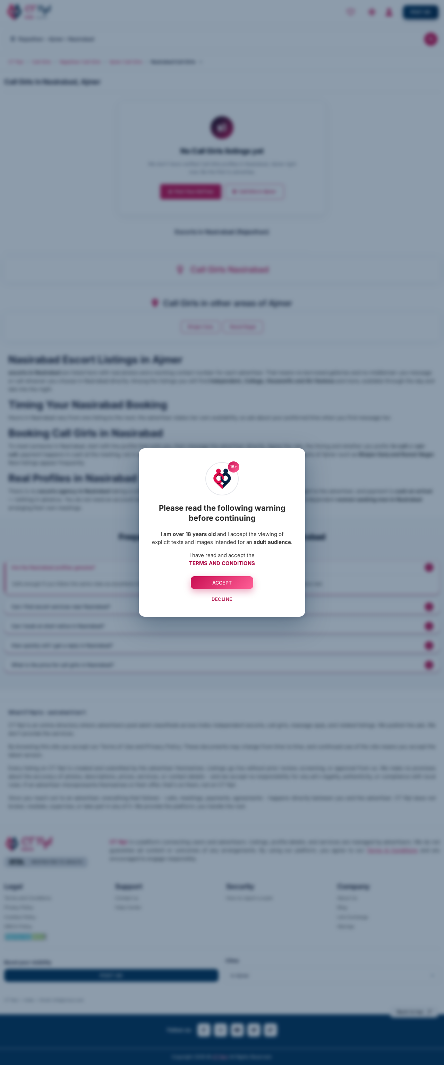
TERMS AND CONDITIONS (222, 563)
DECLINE (222, 599)
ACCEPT (222, 583)
